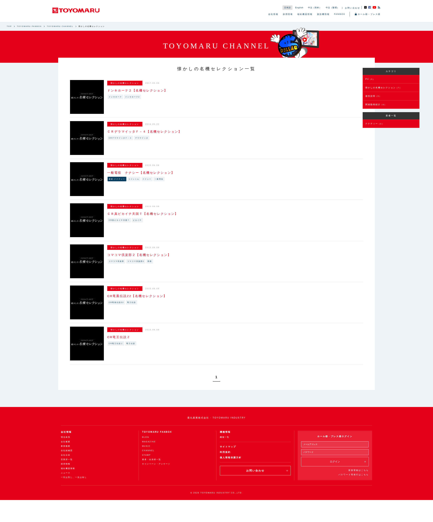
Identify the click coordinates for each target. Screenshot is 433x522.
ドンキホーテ (115, 97)
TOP (9, 26)
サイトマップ (228, 446)
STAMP (146, 455)
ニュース (65, 473)
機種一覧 (224, 437)
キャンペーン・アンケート (156, 464)
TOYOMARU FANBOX (29, 26)
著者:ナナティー (117, 179)
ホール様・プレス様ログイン (334, 436)
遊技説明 (373, 96)
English (299, 7)
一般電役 (159, 179)
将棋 (149, 261)
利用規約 (225, 452)
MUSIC (146, 446)
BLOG (145, 437)
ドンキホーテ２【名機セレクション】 (137, 90)
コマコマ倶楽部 (116, 261)
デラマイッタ (141, 138)
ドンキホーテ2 (132, 97)
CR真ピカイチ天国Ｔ (119, 220)
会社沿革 (65, 455)
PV (370, 79)
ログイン (335, 461)
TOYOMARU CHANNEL (60, 26)
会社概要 (65, 442)
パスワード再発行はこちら (353, 474)
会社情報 (273, 14)
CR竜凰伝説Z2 (116, 302)
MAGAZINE (149, 442)
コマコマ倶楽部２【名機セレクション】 (139, 255)
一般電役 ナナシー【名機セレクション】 (141, 172)
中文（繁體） (332, 7)
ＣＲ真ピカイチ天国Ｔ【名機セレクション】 (142, 213)
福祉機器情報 (305, 14)
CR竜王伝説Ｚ (118, 337)
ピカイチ (137, 220)
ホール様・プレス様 (369, 14)
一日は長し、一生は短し (74, 477)
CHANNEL (148, 450)
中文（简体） (314, 7)
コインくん (133, 179)
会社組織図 (67, 450)
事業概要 (65, 446)
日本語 (287, 7)
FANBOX (339, 14)
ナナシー (147, 179)
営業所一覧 (67, 459)
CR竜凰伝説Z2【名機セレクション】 (137, 296)
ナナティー (374, 123)
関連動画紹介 (375, 104)
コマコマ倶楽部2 (135, 261)
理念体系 (65, 437)
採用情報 (288, 14)
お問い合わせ (352, 8)
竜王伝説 (131, 302)
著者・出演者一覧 (151, 459)
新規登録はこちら (358, 470)
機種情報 (225, 432)
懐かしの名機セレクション (383, 87)
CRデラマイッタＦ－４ (120, 138)
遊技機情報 (323, 14)
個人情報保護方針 (231, 457)
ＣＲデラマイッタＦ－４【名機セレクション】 (144, 131)
